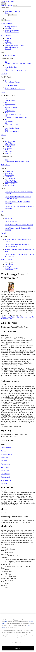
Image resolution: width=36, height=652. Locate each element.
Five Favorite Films (10, 178)
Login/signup (12, 15)
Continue (17, 648)
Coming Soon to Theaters (12, 30)
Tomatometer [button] (9, 296)
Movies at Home (6, 35)
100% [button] (2, 296)
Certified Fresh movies (11, 47)
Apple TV (8, 42)
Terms (5, 621)
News (8, 165)
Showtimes (10, 259)
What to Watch (11, 55)
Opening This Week (11, 27)
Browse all (8, 49)
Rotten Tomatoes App (11, 268)
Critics (7, 13)
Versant (16, 619)
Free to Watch (9, 264)
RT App (3, 165)
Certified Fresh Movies (12, 32)
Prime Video (8, 43)
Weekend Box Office (11, 182)
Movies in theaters (6, 23)
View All (3, 92)
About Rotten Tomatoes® (12, 11)
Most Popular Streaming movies (14, 45)
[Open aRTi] (3, 3)
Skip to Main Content (7, 1)
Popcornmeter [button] (28, 296)
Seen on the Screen (10, 266)
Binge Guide (8, 173)
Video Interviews (10, 180)
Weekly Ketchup (10, 183)
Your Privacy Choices (18, 643)
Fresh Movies (9, 269)
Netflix (7, 40)
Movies (8, 20)
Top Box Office (9, 28)
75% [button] (22, 296)
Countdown (8, 176)
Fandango (8, 38)
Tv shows (4, 74)
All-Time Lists (9, 171)
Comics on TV (9, 175)
